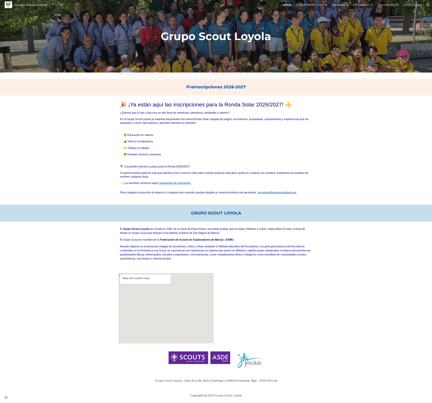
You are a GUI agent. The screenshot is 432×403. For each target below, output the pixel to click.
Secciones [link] (338, 4)
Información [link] (361, 4)
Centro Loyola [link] (412, 4)
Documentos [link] (386, 4)
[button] (428, 5)
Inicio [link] (287, 4)
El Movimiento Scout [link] (310, 4)
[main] (216, 36)
